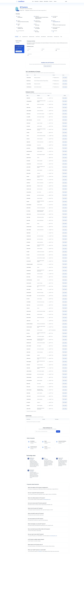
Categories (41, 1)
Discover (50, 1)
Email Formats (38, 36)
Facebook (40, 551)
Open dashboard (18, 51)
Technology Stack (56, 36)
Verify (58, 431)
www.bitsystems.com (56, 21)
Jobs (33, 1)
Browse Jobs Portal (47, 66)
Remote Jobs (36, 1)
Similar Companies (49, 36)
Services (55, 1)
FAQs (61, 36)
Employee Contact (31, 36)
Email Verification (43, 36)
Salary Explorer (46, 1)
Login (66, 1)
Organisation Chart (25, 36)
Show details (65, 77)
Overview (16, 36)
